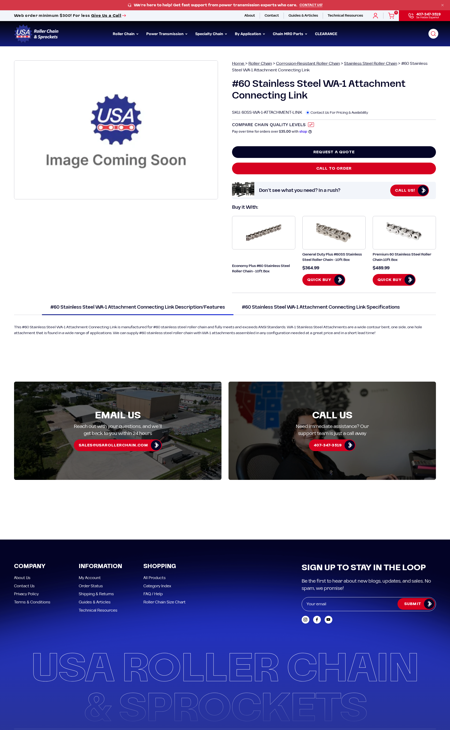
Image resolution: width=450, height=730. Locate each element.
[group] (225, 5)
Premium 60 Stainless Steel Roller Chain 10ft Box (402, 257)
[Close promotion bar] (442, 5)
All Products (154, 578)
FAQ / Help (153, 594)
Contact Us (24, 586)
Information (100, 566)
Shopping (159, 566)
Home (238, 63)
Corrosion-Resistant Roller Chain (308, 63)
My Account (90, 578)
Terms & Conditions (32, 602)
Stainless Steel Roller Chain (370, 63)
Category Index (157, 586)
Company (29, 566)
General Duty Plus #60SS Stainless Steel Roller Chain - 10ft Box (332, 257)
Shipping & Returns (96, 594)
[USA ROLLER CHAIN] (36, 34)
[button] (433, 34)
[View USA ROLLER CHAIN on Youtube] (328, 620)
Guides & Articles (95, 602)
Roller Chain (260, 63)
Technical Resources (98, 610)
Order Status (91, 586)
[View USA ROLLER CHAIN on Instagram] (305, 620)
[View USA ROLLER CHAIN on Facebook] (317, 620)
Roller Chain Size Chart (164, 602)
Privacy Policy (26, 594)
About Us (22, 578)
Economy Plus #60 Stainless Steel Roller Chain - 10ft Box (261, 268)
